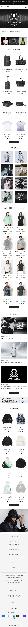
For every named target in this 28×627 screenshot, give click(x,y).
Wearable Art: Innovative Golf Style (11, 362)
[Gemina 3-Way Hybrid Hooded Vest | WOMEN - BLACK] (7, 501)
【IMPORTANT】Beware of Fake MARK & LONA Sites (13, 32)
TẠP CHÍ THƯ (14, 596)
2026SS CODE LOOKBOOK (14, 582)
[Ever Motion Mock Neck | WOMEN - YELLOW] (22, 233)
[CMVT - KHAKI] (20, 431)
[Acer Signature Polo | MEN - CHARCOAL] (19, 303)
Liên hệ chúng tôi (14, 536)
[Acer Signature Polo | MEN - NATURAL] (18, 303)
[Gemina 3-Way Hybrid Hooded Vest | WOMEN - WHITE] (5, 501)
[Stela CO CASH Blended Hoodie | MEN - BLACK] (20, 501)
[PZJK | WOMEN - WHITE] (6, 431)
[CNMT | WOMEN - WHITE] (6, 279)
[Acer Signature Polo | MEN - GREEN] (21, 303)
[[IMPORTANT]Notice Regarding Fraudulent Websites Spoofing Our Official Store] (14, 374)
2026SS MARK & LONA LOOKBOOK (14, 580)
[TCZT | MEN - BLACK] (6, 453)
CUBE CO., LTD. (14, 603)
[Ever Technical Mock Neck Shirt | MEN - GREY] (5, 257)
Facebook (14, 567)
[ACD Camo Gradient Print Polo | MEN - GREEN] (6, 303)
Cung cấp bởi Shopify (14, 625)
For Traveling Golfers (7, 338)
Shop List (14, 539)
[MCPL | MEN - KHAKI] (9, 138)
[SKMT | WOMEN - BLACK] (21, 453)
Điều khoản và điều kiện (14, 544)
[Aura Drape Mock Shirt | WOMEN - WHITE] (7, 233)
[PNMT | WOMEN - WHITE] (21, 279)
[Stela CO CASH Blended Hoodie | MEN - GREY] (19, 501)
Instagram (14, 562)
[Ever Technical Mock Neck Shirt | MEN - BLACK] (9, 257)
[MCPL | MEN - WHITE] (5, 138)
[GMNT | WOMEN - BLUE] (21, 138)
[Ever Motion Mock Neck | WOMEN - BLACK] (20, 233)
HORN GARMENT (14, 590)
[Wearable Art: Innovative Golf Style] (14, 350)
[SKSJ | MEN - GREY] (19, 476)
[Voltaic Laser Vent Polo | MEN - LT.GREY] (19, 257)
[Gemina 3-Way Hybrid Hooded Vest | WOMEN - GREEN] (9, 501)
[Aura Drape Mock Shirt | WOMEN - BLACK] (9, 233)
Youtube (14, 564)
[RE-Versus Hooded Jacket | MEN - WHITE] (6, 477)
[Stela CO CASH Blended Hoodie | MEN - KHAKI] (22, 501)
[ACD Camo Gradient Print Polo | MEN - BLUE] (8, 303)
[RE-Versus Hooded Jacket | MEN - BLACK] (8, 477)
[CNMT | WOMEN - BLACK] (8, 279)
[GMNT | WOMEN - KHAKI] (19, 138)
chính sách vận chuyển (14, 554)
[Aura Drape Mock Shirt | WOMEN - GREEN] (5, 233)
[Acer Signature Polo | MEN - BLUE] (23, 303)
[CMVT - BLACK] (19, 431)
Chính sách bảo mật (14, 541)
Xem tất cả (14, 141)
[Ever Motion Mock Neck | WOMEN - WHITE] (19, 233)
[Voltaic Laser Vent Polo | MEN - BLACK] (21, 257)
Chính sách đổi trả (14, 557)
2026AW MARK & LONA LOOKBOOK (14, 575)
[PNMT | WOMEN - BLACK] (19, 279)
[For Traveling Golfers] (14, 325)
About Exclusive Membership (14, 552)
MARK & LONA (14, 588)
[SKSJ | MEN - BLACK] (21, 476)
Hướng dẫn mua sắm (14, 549)
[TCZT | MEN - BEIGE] (8, 453)
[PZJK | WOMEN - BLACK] (8, 431)
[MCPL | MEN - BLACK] (7, 138)
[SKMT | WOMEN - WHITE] (19, 453)
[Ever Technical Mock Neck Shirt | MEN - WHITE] (7, 257)
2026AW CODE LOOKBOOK (14, 577)
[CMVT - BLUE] (22, 431)
